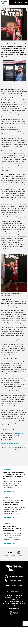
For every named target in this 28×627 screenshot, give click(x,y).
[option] (14, 613)
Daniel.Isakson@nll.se (17, 433)
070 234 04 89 (14, 587)
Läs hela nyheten (9, 491)
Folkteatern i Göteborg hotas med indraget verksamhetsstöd (13, 502)
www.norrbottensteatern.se (10, 443)
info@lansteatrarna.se (14, 592)
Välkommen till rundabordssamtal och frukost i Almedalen (13, 528)
